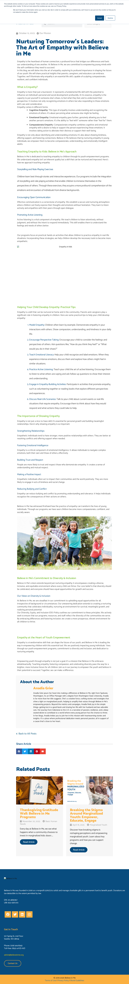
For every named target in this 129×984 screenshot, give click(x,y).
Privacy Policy (63, 980)
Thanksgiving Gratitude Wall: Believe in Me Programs (39, 813)
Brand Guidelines (77, 980)
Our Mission (45, 33)
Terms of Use (50, 980)
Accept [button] (99, 18)
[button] (19, 751)
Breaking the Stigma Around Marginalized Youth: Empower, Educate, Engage (86, 815)
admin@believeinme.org (14, 955)
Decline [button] (110, 18)
